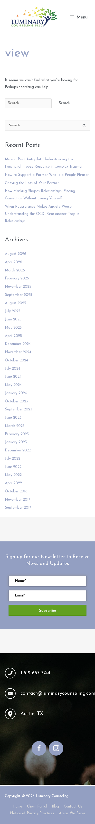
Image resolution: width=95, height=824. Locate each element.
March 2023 (15, 426)
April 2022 (13, 483)
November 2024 (18, 352)
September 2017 (18, 508)
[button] (47, 610)
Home (17, 806)
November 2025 (18, 287)
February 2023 (17, 434)
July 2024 (12, 369)
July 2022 (12, 459)
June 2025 (13, 319)
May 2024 (13, 385)
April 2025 (13, 336)
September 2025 (18, 295)
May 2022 (13, 475)
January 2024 (16, 393)
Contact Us (73, 806)
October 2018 (16, 491)
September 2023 (18, 409)
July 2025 (12, 311)
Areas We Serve (72, 813)
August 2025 (15, 303)
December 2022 (18, 450)
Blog (55, 806)
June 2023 (13, 418)
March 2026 (15, 270)
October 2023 (16, 401)
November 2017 (17, 500)
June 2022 (13, 467)
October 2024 (16, 360)
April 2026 (13, 262)
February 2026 (17, 278)
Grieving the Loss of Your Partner (32, 183)
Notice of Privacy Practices (32, 813)
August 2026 (15, 254)
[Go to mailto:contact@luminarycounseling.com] (47, 693)
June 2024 (13, 377)
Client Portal (37, 806)
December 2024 (18, 344)
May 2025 (13, 328)
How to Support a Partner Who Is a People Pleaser (47, 175)
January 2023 (16, 442)
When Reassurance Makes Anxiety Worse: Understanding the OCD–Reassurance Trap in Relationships (42, 214)
